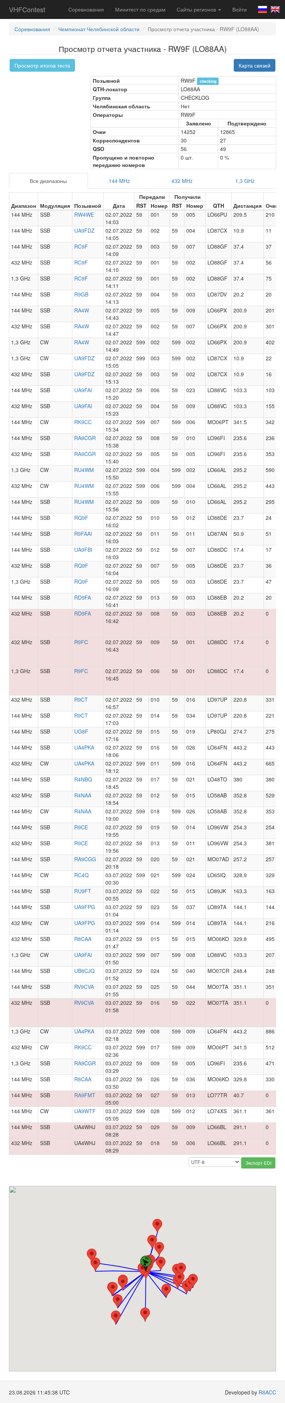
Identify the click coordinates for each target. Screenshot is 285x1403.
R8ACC (267, 1392)
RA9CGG (85, 859)
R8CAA (82, 939)
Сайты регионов (197, 9)
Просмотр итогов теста (42, 65)
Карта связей (255, 65)
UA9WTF (85, 1111)
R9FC (81, 642)
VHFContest (27, 9)
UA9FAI (83, 390)
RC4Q (81, 875)
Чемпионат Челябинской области (99, 29)
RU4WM (84, 469)
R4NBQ (83, 779)
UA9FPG (84, 907)
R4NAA (82, 795)
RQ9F (81, 517)
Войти (239, 9)
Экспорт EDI (258, 1163)
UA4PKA (84, 747)
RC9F (81, 246)
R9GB (81, 294)
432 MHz (182, 180)
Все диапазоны (48, 180)
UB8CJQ (84, 970)
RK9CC (83, 422)
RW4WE (84, 214)
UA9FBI (83, 549)
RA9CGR (85, 438)
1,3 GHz (245, 180)
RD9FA (82, 597)
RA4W (81, 310)
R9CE (81, 827)
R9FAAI (83, 533)
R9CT (81, 699)
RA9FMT (84, 1095)
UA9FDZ (84, 230)
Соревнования (86, 9)
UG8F (81, 731)
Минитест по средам (140, 9)
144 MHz (119, 180)
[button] (91, 1255)
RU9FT (82, 891)
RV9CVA (84, 986)
